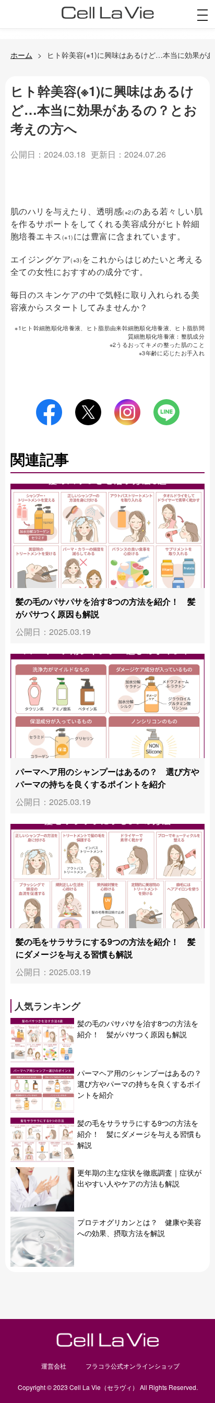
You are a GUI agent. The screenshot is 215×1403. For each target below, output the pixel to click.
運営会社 (53, 1365)
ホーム (21, 55)
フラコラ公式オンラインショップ (133, 1365)
